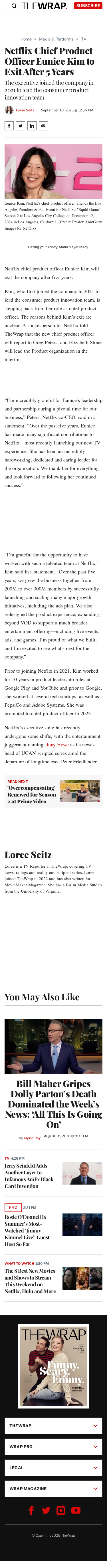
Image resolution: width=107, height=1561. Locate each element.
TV (83, 39)
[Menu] (11, 6)
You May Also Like (42, 996)
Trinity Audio (58, 247)
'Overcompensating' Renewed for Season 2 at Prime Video (31, 794)
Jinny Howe (57, 744)
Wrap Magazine (28, 1488)
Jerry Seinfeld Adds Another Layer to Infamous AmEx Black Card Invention (29, 1175)
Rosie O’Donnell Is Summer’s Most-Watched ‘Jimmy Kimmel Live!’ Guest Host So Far (27, 1230)
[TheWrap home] (44, 6)
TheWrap (20, 1425)
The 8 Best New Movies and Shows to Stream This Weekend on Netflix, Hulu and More (30, 1281)
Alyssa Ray (32, 1138)
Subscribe (88, 5)
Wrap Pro (21, 1446)
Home (26, 39)
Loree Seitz (25, 110)
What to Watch (19, 1263)
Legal (16, 1467)
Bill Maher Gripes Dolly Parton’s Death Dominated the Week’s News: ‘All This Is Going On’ (53, 1103)
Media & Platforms (56, 39)
